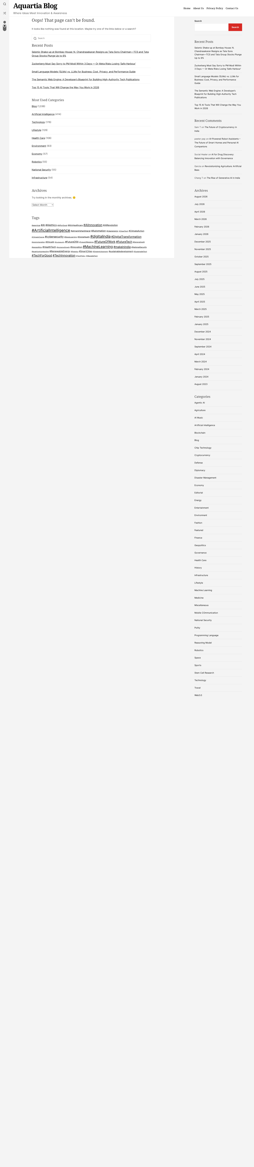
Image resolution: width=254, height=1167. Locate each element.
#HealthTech (49, 247)
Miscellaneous (201, 605)
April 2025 (199, 301)
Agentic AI (199, 402)
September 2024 (202, 346)
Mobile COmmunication (206, 612)
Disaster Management (205, 477)
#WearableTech (92, 256)
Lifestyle (36, 130)
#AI (43, 225)
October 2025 (201, 256)
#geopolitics (37, 247)
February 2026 (201, 226)
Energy (197, 500)
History (198, 567)
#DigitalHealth (84, 237)
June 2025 (199, 286)
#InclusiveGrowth (63, 247)
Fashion (198, 522)
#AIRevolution (110, 225)
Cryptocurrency (202, 455)
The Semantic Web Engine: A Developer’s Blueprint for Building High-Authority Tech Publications (85, 79)
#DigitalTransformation (126, 236)
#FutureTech (124, 241)
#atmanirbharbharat (81, 231)
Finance (198, 537)
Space (197, 657)
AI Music (198, 417)
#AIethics (51, 225)
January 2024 (201, 376)
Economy (37, 153)
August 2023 (200, 384)
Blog (34, 106)
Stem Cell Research (204, 672)
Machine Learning (203, 590)
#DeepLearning (70, 237)
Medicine (198, 597)
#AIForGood (62, 225)
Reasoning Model (203, 642)
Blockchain (199, 432)
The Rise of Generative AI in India (223, 178)
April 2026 (199, 211)
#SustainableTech (140, 251)
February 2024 (201, 369)
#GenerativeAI (139, 242)
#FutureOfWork (104, 241)
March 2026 (200, 219)
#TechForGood (42, 255)
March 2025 (200, 309)
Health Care (38, 138)
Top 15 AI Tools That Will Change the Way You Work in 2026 (65, 87)
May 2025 (199, 294)
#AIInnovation (92, 225)
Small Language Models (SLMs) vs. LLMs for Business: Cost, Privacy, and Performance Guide (83, 71)
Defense (198, 462)
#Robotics (74, 251)
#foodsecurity (59, 242)
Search (198, 21)
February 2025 (201, 316)
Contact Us (232, 8)
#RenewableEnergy (59, 251)
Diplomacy (199, 470)
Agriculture (199, 410)
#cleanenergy (112, 231)
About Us (198, 8)
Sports (197, 665)
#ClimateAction (136, 231)
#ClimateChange (38, 237)
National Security (41, 169)
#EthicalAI (50, 242)
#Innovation (76, 247)
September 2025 (202, 264)
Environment (39, 146)
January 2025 (201, 324)
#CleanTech (123, 231)
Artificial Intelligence (43, 114)
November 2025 (202, 249)
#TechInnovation (64, 255)
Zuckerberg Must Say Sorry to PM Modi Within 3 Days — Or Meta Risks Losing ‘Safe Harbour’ (84, 63)
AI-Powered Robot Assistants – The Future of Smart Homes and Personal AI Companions (217, 143)
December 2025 (202, 241)
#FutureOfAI (72, 241)
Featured (198, 530)
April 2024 (199, 354)
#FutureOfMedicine (86, 242)
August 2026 (200, 196)
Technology (38, 122)
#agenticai (36, 225)
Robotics (37, 161)
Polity (197, 627)
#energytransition (38, 242)
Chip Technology (202, 447)
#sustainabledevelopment (121, 251)
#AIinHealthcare (75, 225)
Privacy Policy (215, 8)
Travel (197, 687)
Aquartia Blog (35, 5)
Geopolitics (200, 545)
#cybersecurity (54, 236)
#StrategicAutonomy (100, 251)
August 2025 (200, 271)
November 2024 (202, 339)
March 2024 (200, 361)
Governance (200, 552)
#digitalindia (100, 236)
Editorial (198, 492)
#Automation (98, 230)
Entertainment (201, 507)
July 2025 (199, 279)
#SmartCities (85, 251)
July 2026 (199, 204)
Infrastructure (39, 177)
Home (186, 8)
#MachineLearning (98, 247)
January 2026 (201, 234)
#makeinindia (122, 247)
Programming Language (206, 635)
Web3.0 (198, 695)
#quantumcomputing (40, 251)
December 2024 (202, 331)
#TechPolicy (80, 256)
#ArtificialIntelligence (51, 230)
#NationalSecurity (139, 247)
